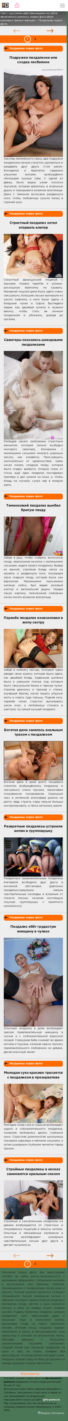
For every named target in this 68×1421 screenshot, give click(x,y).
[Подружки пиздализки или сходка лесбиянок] (33, 113)
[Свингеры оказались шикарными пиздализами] (33, 395)
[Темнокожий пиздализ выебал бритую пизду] (33, 536)
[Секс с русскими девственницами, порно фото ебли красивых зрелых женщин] (5, 5)
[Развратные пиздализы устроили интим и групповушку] (33, 857)
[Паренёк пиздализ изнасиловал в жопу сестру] (33, 648)
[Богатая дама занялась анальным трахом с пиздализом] (33, 760)
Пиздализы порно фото (25, 48)
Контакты (30, 1374)
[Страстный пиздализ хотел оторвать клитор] (33, 256)
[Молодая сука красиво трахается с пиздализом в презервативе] (33, 1103)
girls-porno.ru (51, 1400)
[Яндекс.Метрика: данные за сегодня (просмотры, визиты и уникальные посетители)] (51, 1413)
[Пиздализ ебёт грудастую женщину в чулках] (33, 982)
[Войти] (17, 5)
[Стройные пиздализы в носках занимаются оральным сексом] (33, 1199)
